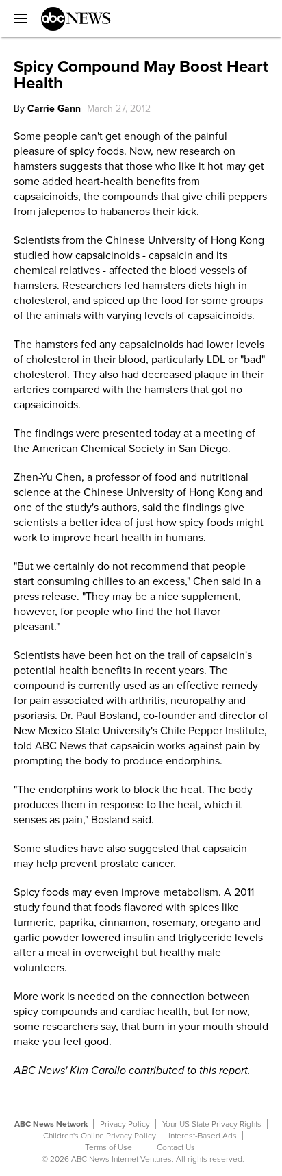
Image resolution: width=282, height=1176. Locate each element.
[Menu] (17, 18)
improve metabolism (169, 892)
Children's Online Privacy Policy (99, 1135)
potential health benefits (73, 670)
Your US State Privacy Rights (211, 1124)
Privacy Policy (125, 1124)
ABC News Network (51, 1124)
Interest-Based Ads (202, 1135)
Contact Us (176, 1147)
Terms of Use (108, 1147)
